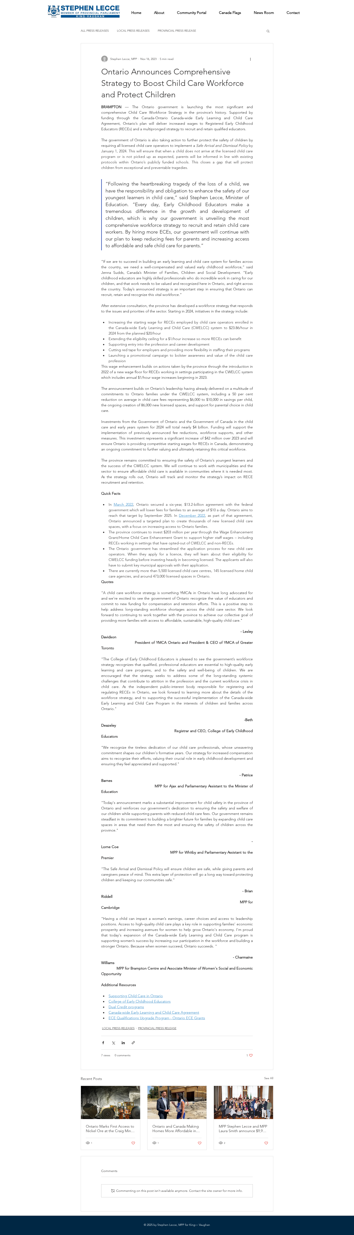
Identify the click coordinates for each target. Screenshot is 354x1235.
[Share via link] (133, 1043)
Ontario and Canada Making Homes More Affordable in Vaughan (175, 1128)
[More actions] (250, 58)
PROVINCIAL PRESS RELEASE (177, 31)
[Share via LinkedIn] (123, 1043)
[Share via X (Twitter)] (113, 1043)
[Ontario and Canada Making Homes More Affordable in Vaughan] (177, 1102)
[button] (268, 31)
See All (268, 1078)
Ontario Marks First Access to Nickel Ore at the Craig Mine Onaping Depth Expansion (110, 1128)
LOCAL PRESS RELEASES (133, 31)
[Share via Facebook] (103, 1043)
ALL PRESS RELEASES (95, 31)
